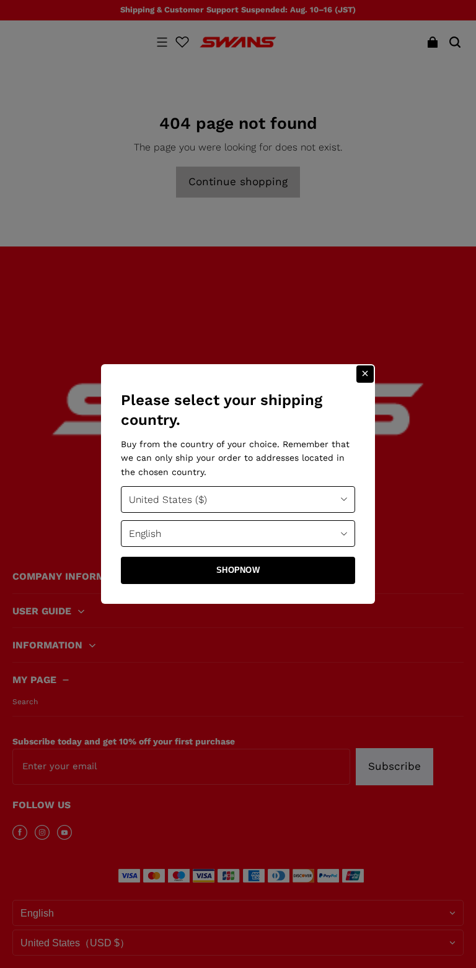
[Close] (365, 374)
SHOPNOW (238, 570)
